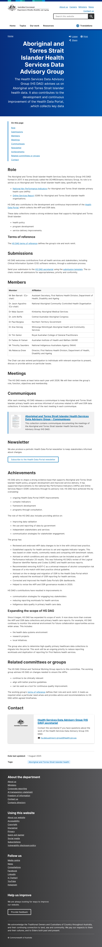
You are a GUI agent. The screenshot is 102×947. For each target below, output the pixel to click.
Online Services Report (23, 195)
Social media (14, 838)
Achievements (17, 151)
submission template (73, 269)
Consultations (14, 867)
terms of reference (36, 692)
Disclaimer (13, 828)
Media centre (14, 860)
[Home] (28, 7)
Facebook (12, 871)
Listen (75, 36)
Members (15, 136)
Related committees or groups (25, 155)
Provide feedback (19, 912)
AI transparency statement (20, 792)
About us (63, 7)
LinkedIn (12, 874)
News (91, 7)
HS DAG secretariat (44, 269)
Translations (86, 25)
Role (13, 128)
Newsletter (16, 147)
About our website (16, 817)
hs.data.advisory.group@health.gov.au (58, 738)
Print (85, 36)
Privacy (11, 831)
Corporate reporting (17, 788)
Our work (34, 25)
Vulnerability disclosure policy (22, 845)
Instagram (12, 884)
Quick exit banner (16, 835)
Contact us (88, 11)
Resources (48, 25)
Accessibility (14, 821)
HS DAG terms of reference (24, 243)
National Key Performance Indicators (30, 188)
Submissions (17, 132)
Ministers (82, 7)
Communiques (18, 143)
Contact (15, 159)
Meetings (15, 140)
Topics (23, 25)
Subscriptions (14, 842)
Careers (73, 7)
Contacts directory (17, 802)
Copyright (12, 824)
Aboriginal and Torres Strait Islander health (49, 762)
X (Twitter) (13, 878)
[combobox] (70, 16)
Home (13, 25)
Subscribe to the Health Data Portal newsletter (33, 459)
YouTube (12, 881)
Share (74, 40)
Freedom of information (19, 795)
